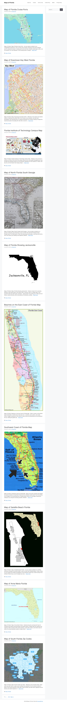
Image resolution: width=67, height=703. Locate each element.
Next (12, 696)
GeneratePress (40, 701)
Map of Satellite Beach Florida (17, 507)
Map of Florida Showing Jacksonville (19, 245)
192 (9, 696)
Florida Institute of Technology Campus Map (23, 130)
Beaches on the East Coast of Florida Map (22, 305)
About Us (29, 2)
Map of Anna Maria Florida (15, 583)
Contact (34, 2)
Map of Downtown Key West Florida (19, 60)
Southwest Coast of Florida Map (18, 427)
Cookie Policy (47, 2)
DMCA (53, 2)
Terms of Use (40, 2)
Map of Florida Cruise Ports (16, 9)
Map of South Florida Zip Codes (18, 639)
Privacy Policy (59, 2)
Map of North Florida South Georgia (19, 172)
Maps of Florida (9, 2)
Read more (34, 50)
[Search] (61, 9)
